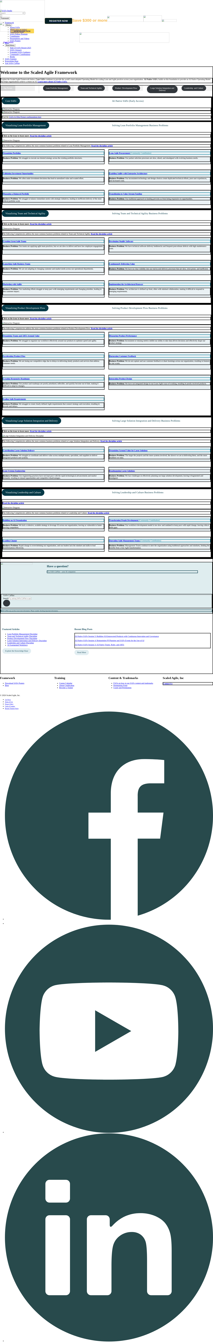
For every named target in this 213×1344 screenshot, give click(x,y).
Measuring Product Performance (123, 336)
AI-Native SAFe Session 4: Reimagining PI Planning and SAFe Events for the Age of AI (109, 641)
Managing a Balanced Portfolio (16, 194)
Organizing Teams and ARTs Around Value (21, 336)
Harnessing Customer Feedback (122, 356)
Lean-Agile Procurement (119, 153)
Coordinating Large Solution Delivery (19, 450)
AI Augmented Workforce (17, 645)
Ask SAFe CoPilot (12, 63)
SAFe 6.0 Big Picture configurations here (25, 117)
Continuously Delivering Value (122, 264)
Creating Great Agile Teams (14, 241)
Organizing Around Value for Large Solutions (128, 450)
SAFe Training (11, 59)
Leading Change (10, 541)
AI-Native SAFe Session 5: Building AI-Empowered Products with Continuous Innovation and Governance (117, 636)
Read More (10, 45)
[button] (30, 727)
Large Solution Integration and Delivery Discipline (27, 641)
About (8, 25)
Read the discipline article (102, 146)
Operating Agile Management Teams (124, 541)
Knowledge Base (11, 61)
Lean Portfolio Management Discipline (22, 634)
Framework (5, 18)
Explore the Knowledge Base (16, 651)
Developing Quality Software (121, 241)
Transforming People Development (124, 520)
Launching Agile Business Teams (16, 264)
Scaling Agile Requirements (14, 399)
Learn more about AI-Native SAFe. (52, 82)
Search (5, 598)
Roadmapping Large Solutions (122, 471)
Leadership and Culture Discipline (20, 643)
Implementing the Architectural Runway (126, 284)
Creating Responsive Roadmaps (16, 379)
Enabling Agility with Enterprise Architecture (128, 173)
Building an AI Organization (15, 520)
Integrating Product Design (120, 379)
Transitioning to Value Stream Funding (125, 194)
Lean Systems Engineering (14, 471)
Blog (7, 43)
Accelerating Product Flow (14, 356)
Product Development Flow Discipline (22, 638)
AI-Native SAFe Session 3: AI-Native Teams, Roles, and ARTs (99, 645)
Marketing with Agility (12, 284)
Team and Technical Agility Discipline (22, 636)
